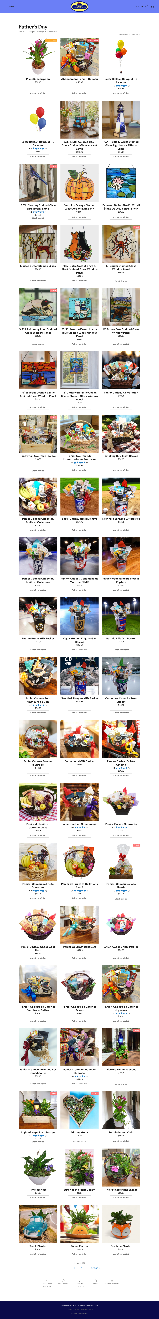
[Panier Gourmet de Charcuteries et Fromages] (79, 434)
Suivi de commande (79, 1285)
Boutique (31, 32)
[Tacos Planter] (79, 1224)
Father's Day (52, 32)
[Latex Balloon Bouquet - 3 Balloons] (38, 120)
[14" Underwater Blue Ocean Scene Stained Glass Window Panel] (79, 370)
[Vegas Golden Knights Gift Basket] (79, 616)
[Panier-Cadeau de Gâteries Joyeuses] (121, 984)
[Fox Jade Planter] (121, 1224)
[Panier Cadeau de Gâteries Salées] (79, 984)
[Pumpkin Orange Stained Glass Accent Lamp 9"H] (79, 183)
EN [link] (75, 1309)
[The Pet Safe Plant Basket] (121, 1168)
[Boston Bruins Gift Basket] (38, 616)
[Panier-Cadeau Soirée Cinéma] (121, 739)
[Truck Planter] (38, 1224)
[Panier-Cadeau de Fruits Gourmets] (38, 862)
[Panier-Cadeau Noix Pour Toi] (121, 925)
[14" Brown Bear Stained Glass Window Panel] (121, 307)
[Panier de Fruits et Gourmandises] (38, 802)
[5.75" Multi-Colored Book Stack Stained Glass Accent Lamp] (79, 120)
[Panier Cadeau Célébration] (121, 370)
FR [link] (78, 1309)
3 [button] (81, 1268)
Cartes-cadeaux (112, 1284)
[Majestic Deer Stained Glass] (38, 244)
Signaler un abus (87, 1309)
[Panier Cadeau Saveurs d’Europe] (38, 739)
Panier (95, 1284)
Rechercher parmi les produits (47, 1286)
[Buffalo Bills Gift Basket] (121, 616)
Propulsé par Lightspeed (79, 1313)
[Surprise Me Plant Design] (79, 1168)
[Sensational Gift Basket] (79, 739)
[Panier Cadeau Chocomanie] (79, 802)
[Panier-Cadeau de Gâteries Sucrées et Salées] (38, 984)
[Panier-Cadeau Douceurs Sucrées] (79, 1047)
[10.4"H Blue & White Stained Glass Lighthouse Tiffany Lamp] (121, 120)
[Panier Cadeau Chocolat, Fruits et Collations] (38, 497)
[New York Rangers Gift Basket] (79, 676)
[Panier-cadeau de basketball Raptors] (121, 556)
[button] (79, 6)
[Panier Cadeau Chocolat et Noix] (38, 925)
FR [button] (142, 6)
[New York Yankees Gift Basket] (121, 497)
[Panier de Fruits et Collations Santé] (79, 862)
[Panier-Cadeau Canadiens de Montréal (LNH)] (79, 556)
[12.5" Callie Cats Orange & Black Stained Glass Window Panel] (79, 244)
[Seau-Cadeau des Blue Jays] (79, 497)
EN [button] (137, 6)
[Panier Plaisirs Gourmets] (121, 802)
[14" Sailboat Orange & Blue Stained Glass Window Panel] (38, 370)
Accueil (22, 32)
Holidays (40, 32)
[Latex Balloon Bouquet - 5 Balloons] (121, 57)
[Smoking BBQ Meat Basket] (121, 434)
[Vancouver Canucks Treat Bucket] (121, 676)
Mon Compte (63, 1284)
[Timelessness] (38, 1168)
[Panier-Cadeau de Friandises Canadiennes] (38, 1047)
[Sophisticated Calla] (121, 1110)
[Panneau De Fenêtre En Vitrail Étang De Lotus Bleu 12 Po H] (121, 183)
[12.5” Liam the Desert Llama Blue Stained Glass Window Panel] (79, 307)
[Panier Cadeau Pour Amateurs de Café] (38, 676)
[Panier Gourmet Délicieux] (79, 925)
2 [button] (77, 1268)
